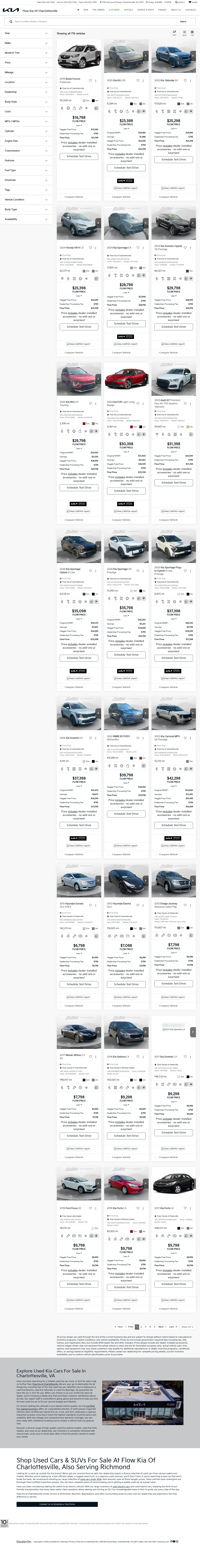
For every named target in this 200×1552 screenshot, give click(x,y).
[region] (79, 133)
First (119, 1327)
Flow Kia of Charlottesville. (45, 1384)
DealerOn (55, 1542)
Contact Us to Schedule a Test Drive (57, 1504)
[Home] (78, 10)
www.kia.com (163, 1542)
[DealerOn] (24, 1541)
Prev (130, 1327)
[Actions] (95, 80)
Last (172, 1327)
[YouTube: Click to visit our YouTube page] (173, 1541)
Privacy (72, 1542)
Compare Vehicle (74, 197)
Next (161, 1327)
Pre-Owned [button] (99, 10)
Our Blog (191, 10)
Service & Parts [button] (145, 10)
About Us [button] (176, 10)
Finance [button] (162, 10)
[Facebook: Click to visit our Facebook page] (171, 1541)
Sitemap (64, 1542)
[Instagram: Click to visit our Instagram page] (177, 1541)
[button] (98, 56)
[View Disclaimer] (86, 108)
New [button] (86, 10)
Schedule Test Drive (79, 156)
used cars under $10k (91, 1479)
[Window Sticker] (144, 111)
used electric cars (121, 1486)
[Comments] (96, 108)
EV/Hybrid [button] (114, 10)
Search (183, 21)
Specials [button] (128, 10)
